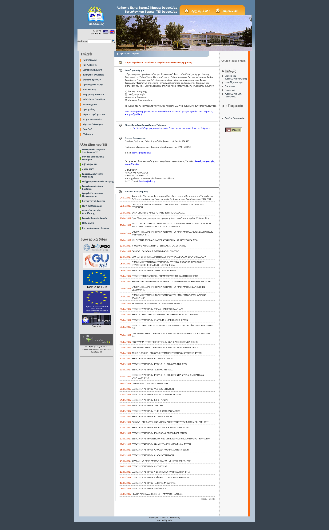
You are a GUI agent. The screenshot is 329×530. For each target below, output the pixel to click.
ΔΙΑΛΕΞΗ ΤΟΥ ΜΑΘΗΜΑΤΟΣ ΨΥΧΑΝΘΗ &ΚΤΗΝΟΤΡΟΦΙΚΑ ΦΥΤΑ (161, 461)
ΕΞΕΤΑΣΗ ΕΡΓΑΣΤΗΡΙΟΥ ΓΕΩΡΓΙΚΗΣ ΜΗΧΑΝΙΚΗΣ (154, 483)
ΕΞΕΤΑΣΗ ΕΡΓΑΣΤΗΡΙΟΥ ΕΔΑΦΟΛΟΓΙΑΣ (150, 488)
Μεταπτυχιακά (90, 105)
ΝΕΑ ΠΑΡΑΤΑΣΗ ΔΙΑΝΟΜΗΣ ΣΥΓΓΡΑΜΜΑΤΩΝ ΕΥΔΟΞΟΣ (157, 304)
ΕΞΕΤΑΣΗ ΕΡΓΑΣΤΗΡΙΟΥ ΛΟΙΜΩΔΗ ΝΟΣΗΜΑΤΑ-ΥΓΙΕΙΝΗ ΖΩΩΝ (160, 450)
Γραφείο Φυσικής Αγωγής (94, 218)
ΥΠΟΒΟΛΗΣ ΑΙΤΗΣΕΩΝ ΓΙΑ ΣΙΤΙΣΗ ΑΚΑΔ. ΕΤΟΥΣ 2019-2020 (159, 246)
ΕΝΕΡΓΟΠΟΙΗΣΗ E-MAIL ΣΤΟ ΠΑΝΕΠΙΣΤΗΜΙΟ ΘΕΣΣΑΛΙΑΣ (158, 213)
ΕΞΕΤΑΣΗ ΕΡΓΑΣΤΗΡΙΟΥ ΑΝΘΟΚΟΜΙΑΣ (149, 466)
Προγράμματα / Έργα (93, 85)
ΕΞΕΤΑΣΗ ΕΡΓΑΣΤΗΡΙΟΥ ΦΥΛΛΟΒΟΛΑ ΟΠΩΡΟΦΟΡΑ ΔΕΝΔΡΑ (159, 433)
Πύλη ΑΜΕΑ (88, 223)
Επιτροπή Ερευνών (92, 80)
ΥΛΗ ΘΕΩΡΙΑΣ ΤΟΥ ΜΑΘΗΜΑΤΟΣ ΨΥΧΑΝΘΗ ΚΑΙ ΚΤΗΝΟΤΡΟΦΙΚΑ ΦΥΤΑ (165, 240)
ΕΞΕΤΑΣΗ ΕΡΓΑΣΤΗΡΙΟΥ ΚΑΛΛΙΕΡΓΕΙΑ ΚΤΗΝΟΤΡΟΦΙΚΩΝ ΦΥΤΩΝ (161, 444)
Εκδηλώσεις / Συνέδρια (94, 100)
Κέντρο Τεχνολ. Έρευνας (93, 201)
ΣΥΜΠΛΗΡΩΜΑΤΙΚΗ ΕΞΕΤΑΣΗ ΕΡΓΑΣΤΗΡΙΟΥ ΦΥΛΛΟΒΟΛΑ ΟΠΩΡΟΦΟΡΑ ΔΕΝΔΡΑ (169, 257)
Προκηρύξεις (89, 109)
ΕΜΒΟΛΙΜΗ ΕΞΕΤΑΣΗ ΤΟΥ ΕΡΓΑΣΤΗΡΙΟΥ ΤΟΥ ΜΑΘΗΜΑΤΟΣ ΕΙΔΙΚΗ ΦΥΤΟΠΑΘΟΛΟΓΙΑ (171, 282)
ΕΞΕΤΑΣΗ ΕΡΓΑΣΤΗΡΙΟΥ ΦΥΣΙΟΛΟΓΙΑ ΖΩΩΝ (152, 417)
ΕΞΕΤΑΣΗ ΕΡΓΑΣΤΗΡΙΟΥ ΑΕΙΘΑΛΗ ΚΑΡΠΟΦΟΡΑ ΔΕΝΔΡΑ (157, 309)
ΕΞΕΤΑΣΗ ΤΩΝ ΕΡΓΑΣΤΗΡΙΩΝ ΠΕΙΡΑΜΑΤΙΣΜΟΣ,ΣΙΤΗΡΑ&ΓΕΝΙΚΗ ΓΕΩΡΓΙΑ (165, 276)
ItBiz (170, 521)
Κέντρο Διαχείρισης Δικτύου (95, 228)
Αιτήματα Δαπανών (92, 119)
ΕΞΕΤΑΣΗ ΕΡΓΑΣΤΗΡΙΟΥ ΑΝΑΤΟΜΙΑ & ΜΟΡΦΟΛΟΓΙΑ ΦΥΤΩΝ (160, 320)
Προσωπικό (230, 90)
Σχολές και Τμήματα (92, 70)
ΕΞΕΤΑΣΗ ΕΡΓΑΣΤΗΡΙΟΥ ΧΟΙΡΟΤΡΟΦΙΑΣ (150, 400)
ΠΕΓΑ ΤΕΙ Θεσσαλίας (92, 206)
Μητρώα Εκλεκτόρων (93, 124)
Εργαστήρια (230, 86)
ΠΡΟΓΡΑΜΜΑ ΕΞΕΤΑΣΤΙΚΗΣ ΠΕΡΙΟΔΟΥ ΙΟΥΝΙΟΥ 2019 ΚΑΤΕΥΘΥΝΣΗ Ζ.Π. (165, 342)
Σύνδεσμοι (88, 134)
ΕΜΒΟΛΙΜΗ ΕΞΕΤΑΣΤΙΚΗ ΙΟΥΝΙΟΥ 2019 (150, 383)
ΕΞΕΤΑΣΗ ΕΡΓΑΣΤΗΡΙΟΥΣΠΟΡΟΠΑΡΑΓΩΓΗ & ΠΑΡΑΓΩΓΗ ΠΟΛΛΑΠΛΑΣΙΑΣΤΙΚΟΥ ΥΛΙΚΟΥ (171, 439)
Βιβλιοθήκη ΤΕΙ (89, 164)
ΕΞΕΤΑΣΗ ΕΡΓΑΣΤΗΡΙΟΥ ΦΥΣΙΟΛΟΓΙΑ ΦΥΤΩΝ (152, 359)
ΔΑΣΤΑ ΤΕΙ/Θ (88, 169)
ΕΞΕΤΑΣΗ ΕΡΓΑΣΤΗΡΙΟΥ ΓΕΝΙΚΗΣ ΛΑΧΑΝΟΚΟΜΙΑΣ (155, 271)
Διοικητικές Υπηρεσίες (93, 75)
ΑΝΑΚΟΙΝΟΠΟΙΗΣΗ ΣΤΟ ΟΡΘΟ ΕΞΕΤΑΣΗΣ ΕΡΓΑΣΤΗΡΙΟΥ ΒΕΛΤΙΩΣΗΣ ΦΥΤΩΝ (167, 353)
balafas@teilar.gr (147, 181)
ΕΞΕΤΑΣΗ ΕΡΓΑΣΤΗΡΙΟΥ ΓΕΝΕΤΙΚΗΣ (148, 406)
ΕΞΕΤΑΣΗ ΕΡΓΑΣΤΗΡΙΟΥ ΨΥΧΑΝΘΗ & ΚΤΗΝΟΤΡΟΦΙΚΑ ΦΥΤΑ (159, 364)
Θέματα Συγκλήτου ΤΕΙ (94, 114)
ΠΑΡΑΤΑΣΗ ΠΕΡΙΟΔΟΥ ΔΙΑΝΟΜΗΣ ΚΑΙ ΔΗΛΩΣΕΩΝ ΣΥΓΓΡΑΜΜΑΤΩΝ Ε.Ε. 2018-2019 (170, 422)
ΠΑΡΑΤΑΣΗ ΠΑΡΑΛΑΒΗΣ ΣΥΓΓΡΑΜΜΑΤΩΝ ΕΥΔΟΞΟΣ (155, 251)
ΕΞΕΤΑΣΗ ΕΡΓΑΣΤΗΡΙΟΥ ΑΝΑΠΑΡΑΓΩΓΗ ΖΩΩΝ (153, 389)
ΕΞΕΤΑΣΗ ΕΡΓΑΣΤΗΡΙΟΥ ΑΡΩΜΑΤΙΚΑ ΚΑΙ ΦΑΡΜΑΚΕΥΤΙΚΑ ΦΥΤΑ (161, 472)
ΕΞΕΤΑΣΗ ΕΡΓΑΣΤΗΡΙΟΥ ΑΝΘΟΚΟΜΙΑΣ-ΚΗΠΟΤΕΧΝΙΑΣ (156, 394)
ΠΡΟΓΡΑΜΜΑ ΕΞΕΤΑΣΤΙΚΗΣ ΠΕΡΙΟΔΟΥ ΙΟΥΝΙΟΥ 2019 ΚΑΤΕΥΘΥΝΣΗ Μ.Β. (165, 348)
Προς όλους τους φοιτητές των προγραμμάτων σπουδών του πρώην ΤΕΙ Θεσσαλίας (170, 218)
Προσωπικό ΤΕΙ (90, 65)
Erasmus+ (96, 326)
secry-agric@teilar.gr (141, 153)
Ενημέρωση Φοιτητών (93, 95)
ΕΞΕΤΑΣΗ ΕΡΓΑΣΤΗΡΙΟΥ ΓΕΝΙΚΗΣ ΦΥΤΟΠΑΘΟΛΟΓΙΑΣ (156, 411)
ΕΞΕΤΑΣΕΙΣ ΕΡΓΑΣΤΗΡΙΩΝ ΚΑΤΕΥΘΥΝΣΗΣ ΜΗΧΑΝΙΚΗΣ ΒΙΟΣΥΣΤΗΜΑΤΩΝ (165, 315)
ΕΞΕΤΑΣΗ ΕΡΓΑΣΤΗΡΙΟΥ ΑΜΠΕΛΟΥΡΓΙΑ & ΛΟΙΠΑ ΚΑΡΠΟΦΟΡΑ (160, 428)
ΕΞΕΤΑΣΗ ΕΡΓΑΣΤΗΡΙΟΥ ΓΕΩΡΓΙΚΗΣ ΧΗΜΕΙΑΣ (152, 370)
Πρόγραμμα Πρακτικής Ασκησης (98, 182)
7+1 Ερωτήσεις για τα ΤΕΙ (96, 349)
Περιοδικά (87, 129)
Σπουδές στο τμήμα (234, 82)
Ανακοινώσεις (89, 90)
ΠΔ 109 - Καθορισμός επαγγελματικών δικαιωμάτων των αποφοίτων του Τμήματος (171, 128)
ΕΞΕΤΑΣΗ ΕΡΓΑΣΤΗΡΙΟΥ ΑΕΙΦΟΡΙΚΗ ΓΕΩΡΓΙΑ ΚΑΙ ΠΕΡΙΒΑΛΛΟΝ (160, 477)
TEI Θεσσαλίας (90, 60)
